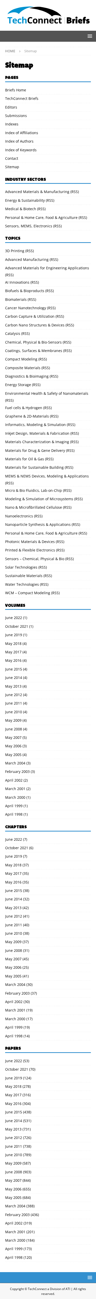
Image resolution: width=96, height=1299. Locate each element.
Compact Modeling (21, 359)
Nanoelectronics (19, 516)
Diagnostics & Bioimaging (27, 376)
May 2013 (13, 686)
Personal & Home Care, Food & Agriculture (41, 217)
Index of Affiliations (21, 132)
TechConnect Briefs (21, 98)
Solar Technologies (21, 567)
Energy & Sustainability (25, 200)
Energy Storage (18, 384)
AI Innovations (17, 282)
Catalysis (12, 333)
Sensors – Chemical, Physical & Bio (34, 558)
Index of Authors (19, 141)
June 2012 (13, 694)
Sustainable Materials (23, 575)
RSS (74, 191)
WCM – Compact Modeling (27, 592)
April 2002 (14, 780)
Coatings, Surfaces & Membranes (33, 350)
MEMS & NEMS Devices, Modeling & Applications (47, 476)
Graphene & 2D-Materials (27, 416)
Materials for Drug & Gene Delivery (35, 450)
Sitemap (12, 166)
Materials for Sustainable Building (34, 467)
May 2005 (13, 754)
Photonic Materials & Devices (30, 541)
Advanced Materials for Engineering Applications (47, 267)
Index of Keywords (21, 149)
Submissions (16, 115)
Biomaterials (16, 299)
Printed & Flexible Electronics (30, 550)
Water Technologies (22, 584)
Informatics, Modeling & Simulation (35, 424)
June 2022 (13, 617)
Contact (11, 158)
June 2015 (13, 669)
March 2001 (15, 788)
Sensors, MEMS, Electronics (28, 225)
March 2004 (15, 763)
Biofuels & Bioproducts (24, 290)
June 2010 (13, 711)
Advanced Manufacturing (27, 259)
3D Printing (14, 250)
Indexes (11, 124)
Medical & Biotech (20, 208)
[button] (89, 36)
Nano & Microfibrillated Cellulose (33, 507)
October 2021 (16, 626)
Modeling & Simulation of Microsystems (39, 498)
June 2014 (13, 677)
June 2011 (13, 703)
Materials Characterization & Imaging (37, 441)
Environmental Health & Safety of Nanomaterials (46, 393)
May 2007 (13, 737)
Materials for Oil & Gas (24, 458)
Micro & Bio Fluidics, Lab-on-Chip (33, 490)
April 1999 (14, 805)
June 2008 (13, 729)
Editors (11, 107)
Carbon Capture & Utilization (30, 316)
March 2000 (15, 797)
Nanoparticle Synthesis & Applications (38, 524)
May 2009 (13, 720)
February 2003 (17, 771)
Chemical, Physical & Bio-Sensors (33, 342)
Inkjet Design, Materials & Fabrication (37, 433)
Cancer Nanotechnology (25, 307)
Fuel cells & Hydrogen (23, 407)
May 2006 (13, 745)
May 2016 (13, 660)
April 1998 (14, 814)
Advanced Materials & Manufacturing (37, 191)
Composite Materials (22, 367)
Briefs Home (15, 90)
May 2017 (13, 652)
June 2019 (13, 634)
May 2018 (13, 643)
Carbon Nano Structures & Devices (35, 325)
